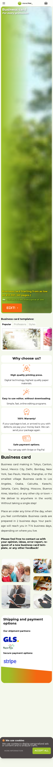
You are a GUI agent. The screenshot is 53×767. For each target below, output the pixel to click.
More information (13, 751)
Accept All (42, 750)
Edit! (11, 308)
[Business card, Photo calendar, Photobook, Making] (24, 3)
